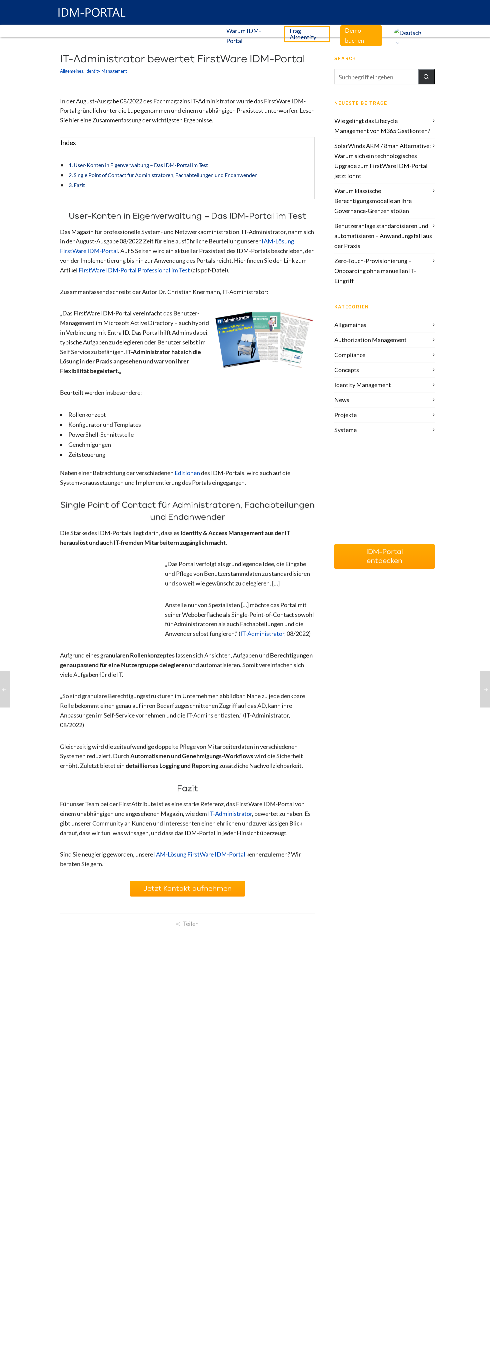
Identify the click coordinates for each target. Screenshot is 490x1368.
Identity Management (106, 71)
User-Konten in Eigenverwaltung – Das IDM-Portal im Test (141, 165)
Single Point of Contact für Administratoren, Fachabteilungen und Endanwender (165, 175)
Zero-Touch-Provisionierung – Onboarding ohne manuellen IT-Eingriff (375, 270)
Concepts (346, 369)
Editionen (187, 472)
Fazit (79, 185)
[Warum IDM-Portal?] (384, 497)
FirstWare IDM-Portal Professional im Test (134, 270)
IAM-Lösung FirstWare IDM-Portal (199, 854)
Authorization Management (370, 339)
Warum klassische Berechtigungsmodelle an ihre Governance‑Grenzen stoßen (373, 200)
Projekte (345, 414)
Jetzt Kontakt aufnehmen (187, 889)
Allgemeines (71, 71)
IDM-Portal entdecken (384, 556)
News (341, 399)
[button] (426, 76)
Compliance (349, 354)
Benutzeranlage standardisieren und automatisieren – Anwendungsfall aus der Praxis (383, 235)
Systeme (345, 429)
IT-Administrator (262, 633)
